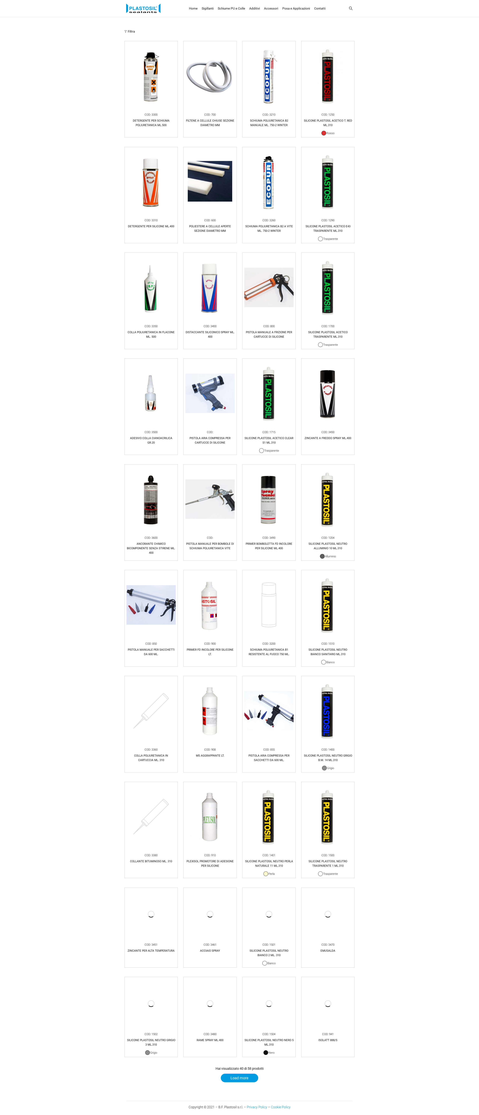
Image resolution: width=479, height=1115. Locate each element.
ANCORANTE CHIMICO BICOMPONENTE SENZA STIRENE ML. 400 (151, 548)
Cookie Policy (281, 1107)
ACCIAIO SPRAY (210, 950)
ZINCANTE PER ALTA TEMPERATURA (151, 950)
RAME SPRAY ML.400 (210, 1040)
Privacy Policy (257, 1107)
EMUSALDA (328, 950)
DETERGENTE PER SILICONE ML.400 (151, 226)
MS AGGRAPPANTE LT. (210, 755)
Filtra (131, 31)
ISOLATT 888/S (327, 1040)
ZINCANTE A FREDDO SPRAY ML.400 (328, 438)
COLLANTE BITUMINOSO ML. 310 (151, 861)
